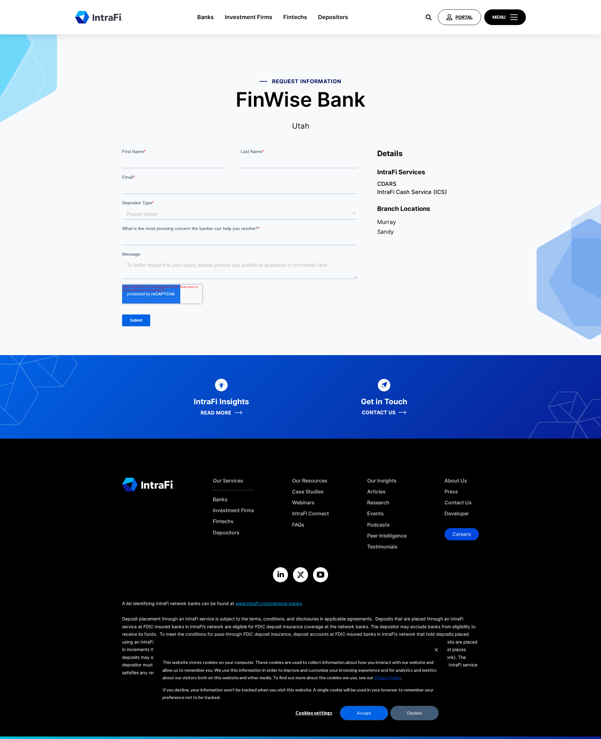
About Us (455, 481)
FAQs (298, 525)
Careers (461, 534)
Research (378, 503)
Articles (376, 492)
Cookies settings (313, 713)
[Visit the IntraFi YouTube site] (320, 574)
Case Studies (308, 492)
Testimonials (382, 547)
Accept (364, 713)
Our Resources (309, 481)
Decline (414, 713)
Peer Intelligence (387, 536)
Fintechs (295, 17)
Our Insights (382, 481)
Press (451, 492)
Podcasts (378, 525)
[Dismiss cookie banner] (436, 651)
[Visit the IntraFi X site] (300, 574)
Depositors (333, 17)
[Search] (429, 17)
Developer (456, 514)
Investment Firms (248, 17)
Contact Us (458, 503)
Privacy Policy (387, 677)
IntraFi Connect (310, 514)
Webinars (303, 503)
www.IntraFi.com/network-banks (268, 603)
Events (375, 514)
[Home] (99, 17)
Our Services (228, 481)
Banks (205, 17)
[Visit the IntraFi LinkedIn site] (280, 574)
